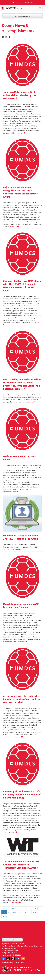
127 (40, 908)
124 (24, 908)
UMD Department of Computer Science (18, 8)
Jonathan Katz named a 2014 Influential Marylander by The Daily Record (19, 95)
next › (35, 912)
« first (5, 908)
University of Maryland (23, 2)
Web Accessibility (7, 962)
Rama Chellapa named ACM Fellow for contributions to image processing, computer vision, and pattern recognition (22, 384)
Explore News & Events (22, 16)
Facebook (3, 958)
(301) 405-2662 (15, 955)
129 (9, 912)
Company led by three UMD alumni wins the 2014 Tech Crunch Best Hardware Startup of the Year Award (22, 285)
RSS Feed (23, 958)
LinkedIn (18, 958)
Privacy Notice (19, 962)
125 (30, 908)
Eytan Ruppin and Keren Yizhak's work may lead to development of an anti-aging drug (22, 794)
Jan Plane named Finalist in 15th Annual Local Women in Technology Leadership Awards (21, 864)
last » (5, 916)
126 (35, 908)
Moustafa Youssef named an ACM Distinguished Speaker (21, 605)
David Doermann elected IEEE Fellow (19, 458)
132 (24, 912)
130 (14, 912)
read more (20, 133)
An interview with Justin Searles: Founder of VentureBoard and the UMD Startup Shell (21, 699)
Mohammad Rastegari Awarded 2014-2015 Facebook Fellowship (21, 537)
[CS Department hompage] (22, 968)
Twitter (8, 958)
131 (19, 912)
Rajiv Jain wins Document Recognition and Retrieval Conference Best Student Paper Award (20, 192)
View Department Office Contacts (12, 940)
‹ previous (13, 908)
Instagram (13, 958)
